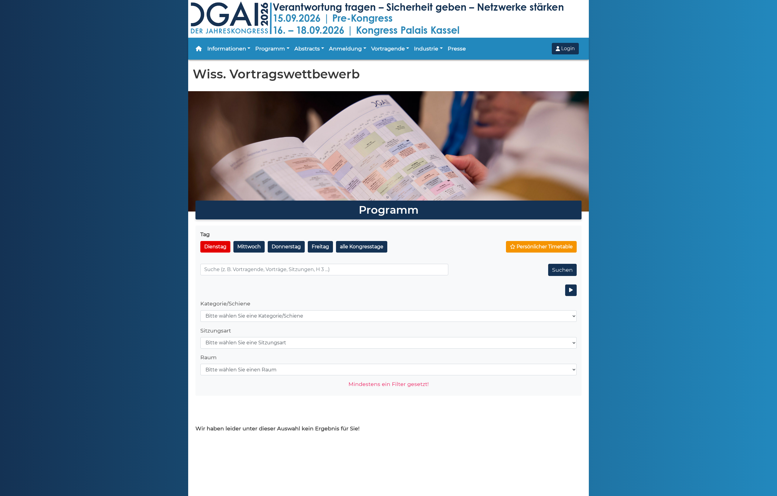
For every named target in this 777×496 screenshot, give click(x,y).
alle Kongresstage (361, 247)
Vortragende (388, 48)
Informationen (226, 48)
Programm (270, 48)
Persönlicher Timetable (544, 247)
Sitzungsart (215, 330)
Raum (208, 357)
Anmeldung (345, 48)
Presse (457, 48)
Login (567, 48)
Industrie (426, 48)
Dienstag (215, 247)
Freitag (320, 247)
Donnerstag (286, 247)
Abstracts (307, 48)
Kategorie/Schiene (225, 303)
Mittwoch (249, 247)
